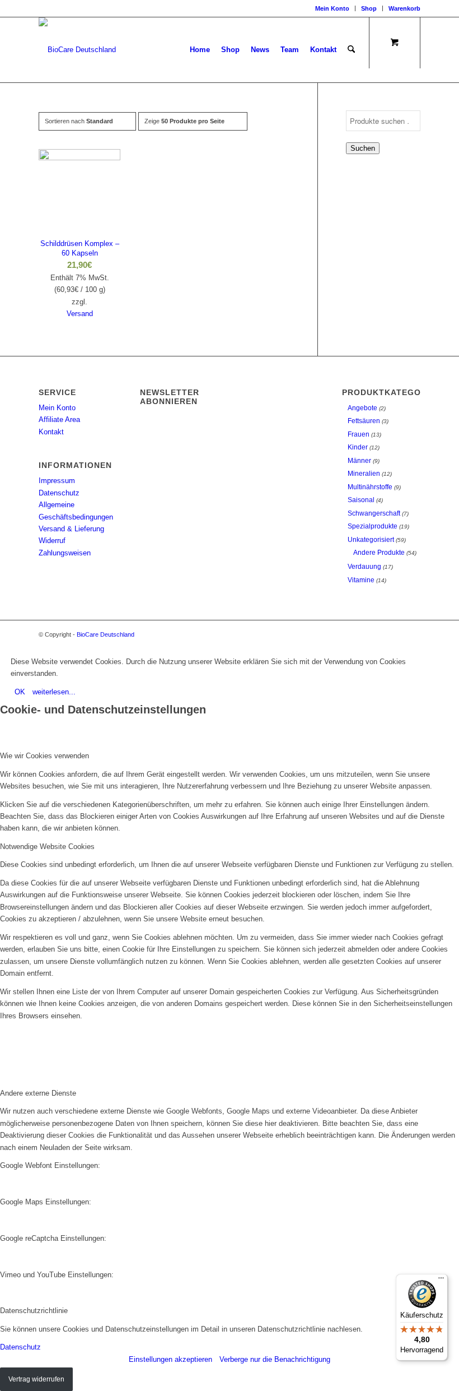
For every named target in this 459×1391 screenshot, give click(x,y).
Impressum (57, 480)
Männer (359, 461)
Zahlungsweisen (65, 553)
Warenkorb (404, 8)
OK (20, 692)
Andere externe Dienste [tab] (38, 1093)
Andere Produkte (379, 553)
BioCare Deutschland (105, 634)
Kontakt (51, 432)
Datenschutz (59, 493)
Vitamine (361, 580)
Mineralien (364, 473)
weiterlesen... (54, 692)
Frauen (358, 434)
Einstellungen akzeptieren (170, 1359)
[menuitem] (332, 8)
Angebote (362, 408)
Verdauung (364, 567)
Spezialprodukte (372, 526)
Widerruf (52, 540)
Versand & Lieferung (71, 529)
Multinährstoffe (370, 487)
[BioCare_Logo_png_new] (77, 49)
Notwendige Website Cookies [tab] (47, 846)
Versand (80, 313)
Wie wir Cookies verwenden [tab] (44, 756)
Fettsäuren (364, 421)
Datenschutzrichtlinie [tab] (34, 1310)
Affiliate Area (59, 419)
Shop (369, 8)
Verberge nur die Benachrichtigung (274, 1359)
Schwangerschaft (374, 513)
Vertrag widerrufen (36, 1379)
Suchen (362, 148)
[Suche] (351, 49)
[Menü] (441, 1280)
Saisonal (361, 500)
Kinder (358, 447)
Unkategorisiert (371, 540)
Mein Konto (332, 8)
